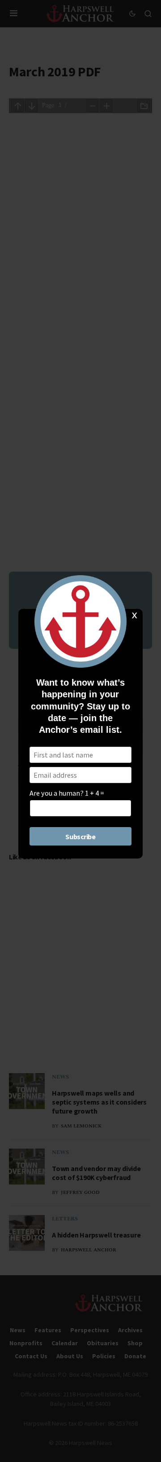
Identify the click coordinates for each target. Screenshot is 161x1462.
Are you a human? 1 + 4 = (67, 792)
